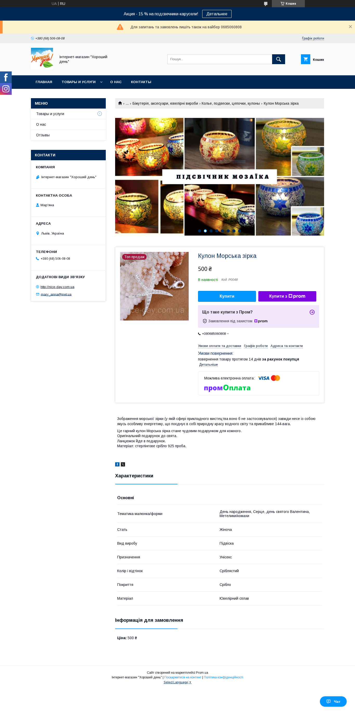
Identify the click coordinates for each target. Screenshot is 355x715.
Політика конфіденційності (223, 677)
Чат (337, 701)
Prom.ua (202, 672)
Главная (44, 82)
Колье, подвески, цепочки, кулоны (231, 103)
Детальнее (216, 14)
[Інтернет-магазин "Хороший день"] (42, 68)
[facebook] (117, 465)
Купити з (278, 296)
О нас (116, 82)
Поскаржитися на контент (182, 677)
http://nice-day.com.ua (57, 287)
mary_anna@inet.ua (56, 294)
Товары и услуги (79, 82)
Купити (227, 296)
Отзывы (43, 135)
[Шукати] (278, 59)
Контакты (141, 82)
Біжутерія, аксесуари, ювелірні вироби (165, 103)
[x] (123, 465)
